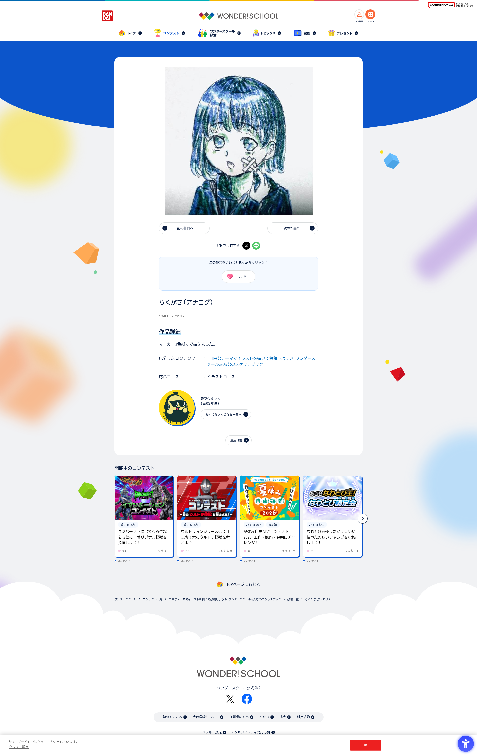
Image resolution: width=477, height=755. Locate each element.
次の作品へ (292, 228)
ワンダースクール (125, 599)
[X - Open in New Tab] (246, 246)
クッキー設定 (212, 732)
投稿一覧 (293, 599)
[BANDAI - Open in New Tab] (107, 15)
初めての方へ (172, 717)
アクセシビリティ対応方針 (250, 732)
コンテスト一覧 (152, 599)
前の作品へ (185, 228)
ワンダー (242, 276)
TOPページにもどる (243, 584)
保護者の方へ (239, 717)
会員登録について (206, 717)
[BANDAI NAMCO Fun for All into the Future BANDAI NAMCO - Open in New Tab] (450, 5)
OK (365, 745)
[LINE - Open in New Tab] (256, 246)
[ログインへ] (370, 14)
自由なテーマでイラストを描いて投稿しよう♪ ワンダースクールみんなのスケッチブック (225, 599)
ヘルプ (264, 717)
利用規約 (303, 717)
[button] (363, 519)
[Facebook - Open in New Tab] (247, 699)
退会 (283, 717)
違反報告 (236, 440)
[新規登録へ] (359, 14)
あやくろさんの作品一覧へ (223, 414)
